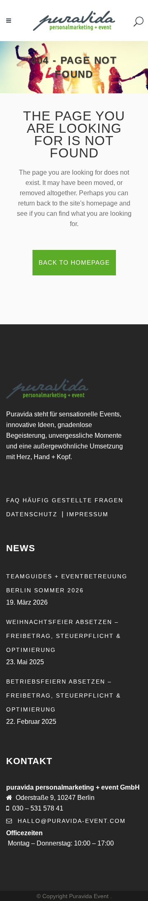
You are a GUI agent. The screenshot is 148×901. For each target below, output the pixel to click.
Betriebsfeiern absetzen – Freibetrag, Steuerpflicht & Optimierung (63, 695)
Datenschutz (33, 514)
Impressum (88, 514)
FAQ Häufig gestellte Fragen (64, 500)
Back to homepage (74, 262)
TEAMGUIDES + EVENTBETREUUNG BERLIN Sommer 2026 (66, 583)
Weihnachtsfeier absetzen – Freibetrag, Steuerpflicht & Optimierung (63, 636)
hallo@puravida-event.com (72, 821)
